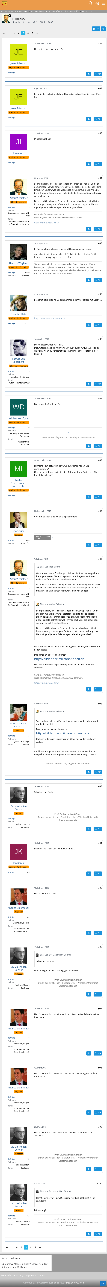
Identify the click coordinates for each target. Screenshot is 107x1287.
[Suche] (90, 3)
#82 (100, 88)
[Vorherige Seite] (4, 33)
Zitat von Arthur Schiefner (52, 604)
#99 (100, 1126)
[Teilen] (103, 28)
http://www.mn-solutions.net (48, 318)
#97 (100, 1008)
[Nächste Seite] (37, 33)
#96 (100, 947)
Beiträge (11, 72)
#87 (100, 339)
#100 (99, 1183)
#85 (100, 243)
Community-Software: (44, 1282)
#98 (100, 1067)
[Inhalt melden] (88, 74)
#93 (100, 786)
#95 (100, 888)
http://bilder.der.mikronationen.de (59, 659)
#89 (100, 460)
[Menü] (103, 3)
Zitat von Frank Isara (50, 566)
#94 (100, 843)
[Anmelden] (97, 3)
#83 (100, 133)
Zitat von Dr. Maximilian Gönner (55, 954)
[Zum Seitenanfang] (103, 1283)
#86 (100, 294)
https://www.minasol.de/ (45, 222)
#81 (100, 43)
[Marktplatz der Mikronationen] (4, 3)
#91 (100, 559)
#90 (100, 511)
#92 (100, 703)
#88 (100, 398)
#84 (100, 178)
